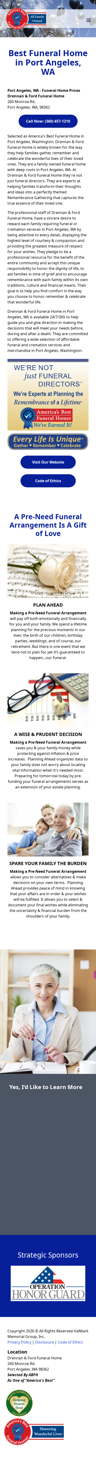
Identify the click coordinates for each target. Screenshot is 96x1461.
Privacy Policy (19, 1342)
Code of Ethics (48, 480)
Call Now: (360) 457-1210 (48, 121)
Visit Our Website (48, 462)
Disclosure (44, 1342)
